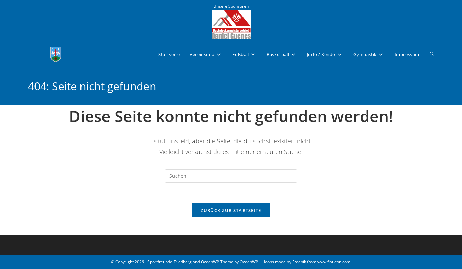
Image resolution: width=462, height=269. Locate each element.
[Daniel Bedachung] (231, 24)
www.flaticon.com (333, 262)
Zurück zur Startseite (231, 210)
